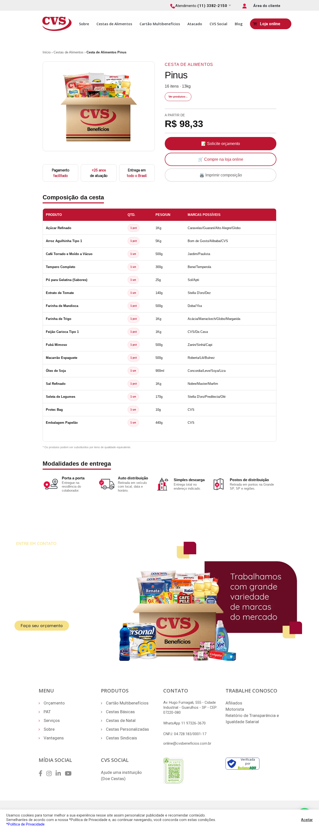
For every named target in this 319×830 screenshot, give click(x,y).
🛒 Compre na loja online (220, 159)
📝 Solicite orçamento (220, 143)
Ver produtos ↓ (178, 96)
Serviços (52, 720)
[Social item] (40, 773)
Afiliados (234, 702)
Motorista (235, 709)
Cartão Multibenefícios (160, 23)
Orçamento (54, 702)
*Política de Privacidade (25, 824)
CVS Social (218, 23)
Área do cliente (266, 5)
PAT (47, 711)
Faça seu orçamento (42, 625)
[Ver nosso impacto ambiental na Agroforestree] (173, 770)
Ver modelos (91, 626)
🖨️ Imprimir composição (220, 175)
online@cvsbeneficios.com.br (187, 743)
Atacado (194, 23)
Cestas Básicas (120, 711)
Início (47, 52)
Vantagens (54, 737)
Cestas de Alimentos (114, 23)
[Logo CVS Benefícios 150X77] (57, 23)
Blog (238, 23)
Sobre (84, 23)
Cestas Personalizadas (127, 729)
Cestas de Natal (121, 720)
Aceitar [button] (307, 820)
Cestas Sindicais (121, 737)
